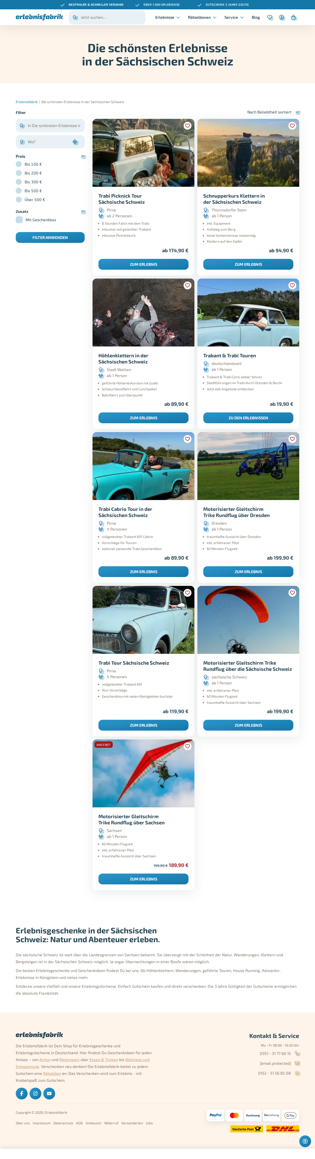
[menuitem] (256, 17)
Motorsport (69, 1059)
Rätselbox (52, 1073)
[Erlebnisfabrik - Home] (39, 17)
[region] (157, 4)
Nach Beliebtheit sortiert (269, 112)
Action (45, 1059)
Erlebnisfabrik (27, 102)
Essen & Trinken (104, 1059)
